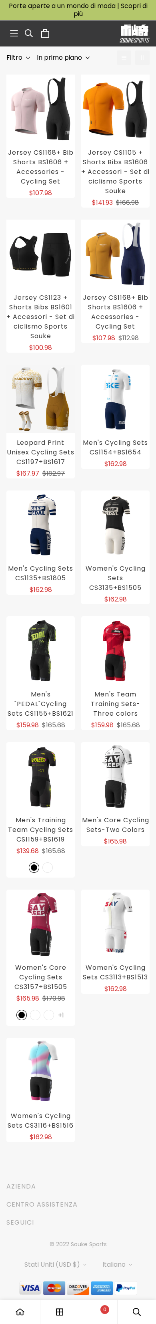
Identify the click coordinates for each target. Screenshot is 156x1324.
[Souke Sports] (135, 33)
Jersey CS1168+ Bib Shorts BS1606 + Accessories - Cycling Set (41, 167)
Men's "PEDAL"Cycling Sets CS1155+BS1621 (41, 704)
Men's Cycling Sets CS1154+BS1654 (115, 447)
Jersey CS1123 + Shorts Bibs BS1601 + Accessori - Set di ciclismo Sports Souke (40, 317)
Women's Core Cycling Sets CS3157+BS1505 (40, 977)
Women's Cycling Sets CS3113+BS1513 (115, 972)
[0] (98, 1312)
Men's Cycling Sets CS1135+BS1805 (40, 573)
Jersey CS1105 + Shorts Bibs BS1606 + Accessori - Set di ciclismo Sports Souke (115, 172)
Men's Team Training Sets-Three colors (115, 704)
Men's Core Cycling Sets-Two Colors (115, 824)
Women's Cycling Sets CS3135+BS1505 (116, 578)
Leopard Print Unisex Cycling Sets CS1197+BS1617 (40, 452)
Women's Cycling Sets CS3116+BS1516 (41, 1120)
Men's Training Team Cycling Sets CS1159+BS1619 (40, 829)
